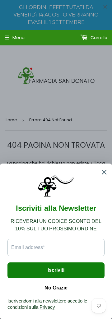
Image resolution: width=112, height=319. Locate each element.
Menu (18, 38)
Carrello (98, 38)
